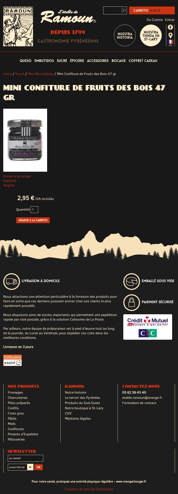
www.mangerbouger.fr (131, 481)
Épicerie (77, 60)
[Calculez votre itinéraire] (170, 36)
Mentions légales (78, 418)
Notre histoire (75, 392)
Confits (13, 408)
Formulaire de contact (139, 403)
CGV (68, 413)
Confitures (16, 429)
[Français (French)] (170, 45)
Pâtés (12, 418)
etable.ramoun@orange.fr (142, 397)
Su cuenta (155, 19)
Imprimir (9, 180)
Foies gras (16, 413)
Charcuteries (18, 397)
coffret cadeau (143, 60)
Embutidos (44, 60)
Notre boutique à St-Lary (84, 408)
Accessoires (98, 60)
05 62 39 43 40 (134, 392)
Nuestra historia (125, 36)
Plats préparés (19, 403)
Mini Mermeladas (41, 74)
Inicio (7, 74)
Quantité (23, 209)
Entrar (170, 19)
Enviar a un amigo (17, 176)
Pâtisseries (16, 439)
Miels (12, 423)
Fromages (15, 392)
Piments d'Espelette (23, 434)
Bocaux (119, 60)
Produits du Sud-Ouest (82, 403)
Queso (25, 60)
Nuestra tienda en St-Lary (150, 36)
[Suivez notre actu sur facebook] (170, 27)
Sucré (62, 60)
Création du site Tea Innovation (89, 489)
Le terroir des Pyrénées (82, 397)
